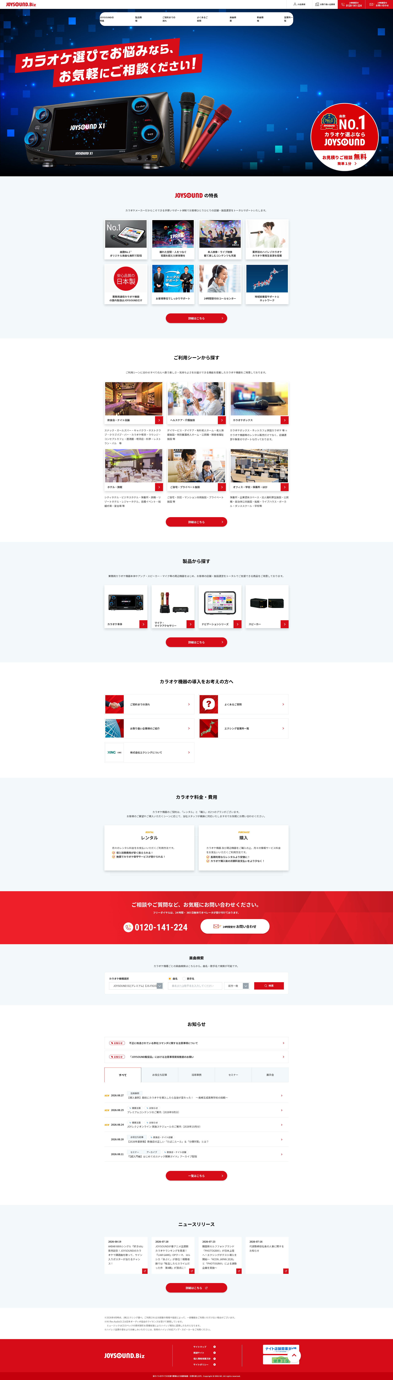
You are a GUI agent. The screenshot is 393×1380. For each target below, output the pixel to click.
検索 (271, 985)
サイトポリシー (200, 1364)
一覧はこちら (196, 1176)
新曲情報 (260, 19)
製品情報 (138, 19)
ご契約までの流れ (168, 19)
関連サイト (198, 1352)
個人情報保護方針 (202, 1358)
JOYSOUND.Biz (21, 4)
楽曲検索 (233, 19)
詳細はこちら (196, 318)
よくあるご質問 (202, 19)
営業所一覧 (288, 19)
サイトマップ (199, 1346)
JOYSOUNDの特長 (107, 19)
